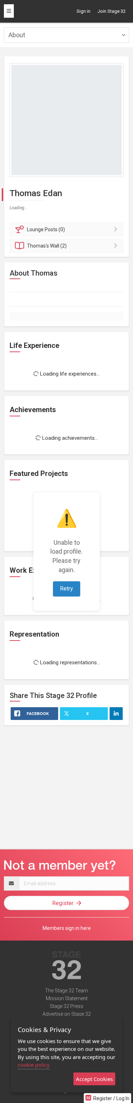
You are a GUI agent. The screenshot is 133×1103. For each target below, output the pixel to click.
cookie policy (34, 1064)
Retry (66, 588)
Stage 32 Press (66, 1006)
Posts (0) (46, 229)
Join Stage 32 (112, 11)
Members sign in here (67, 928)
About (17, 35)
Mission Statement (67, 998)
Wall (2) (47, 246)
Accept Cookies (94, 1078)
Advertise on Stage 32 (67, 1014)
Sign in (83, 11)
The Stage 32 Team (66, 990)
